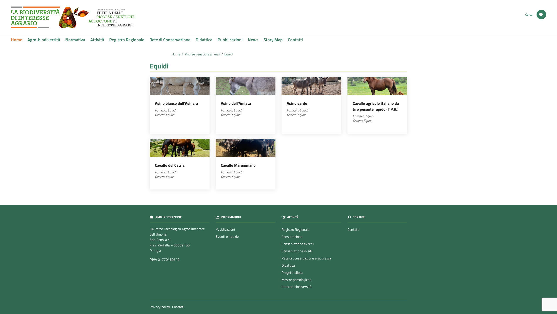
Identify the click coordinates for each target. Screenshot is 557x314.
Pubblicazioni (230, 40)
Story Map (273, 40)
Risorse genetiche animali (202, 54)
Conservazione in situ (297, 251)
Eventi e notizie (227, 236)
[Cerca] (541, 14)
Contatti (295, 40)
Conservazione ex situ (298, 243)
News (253, 40)
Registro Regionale (126, 40)
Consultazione (292, 236)
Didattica (204, 40)
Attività (97, 40)
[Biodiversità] (72, 17)
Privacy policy (160, 306)
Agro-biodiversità (43, 40)
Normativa (75, 40)
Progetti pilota (292, 272)
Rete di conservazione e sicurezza (306, 258)
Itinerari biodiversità (297, 286)
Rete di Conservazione (169, 40)
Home (16, 40)
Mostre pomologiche (296, 279)
